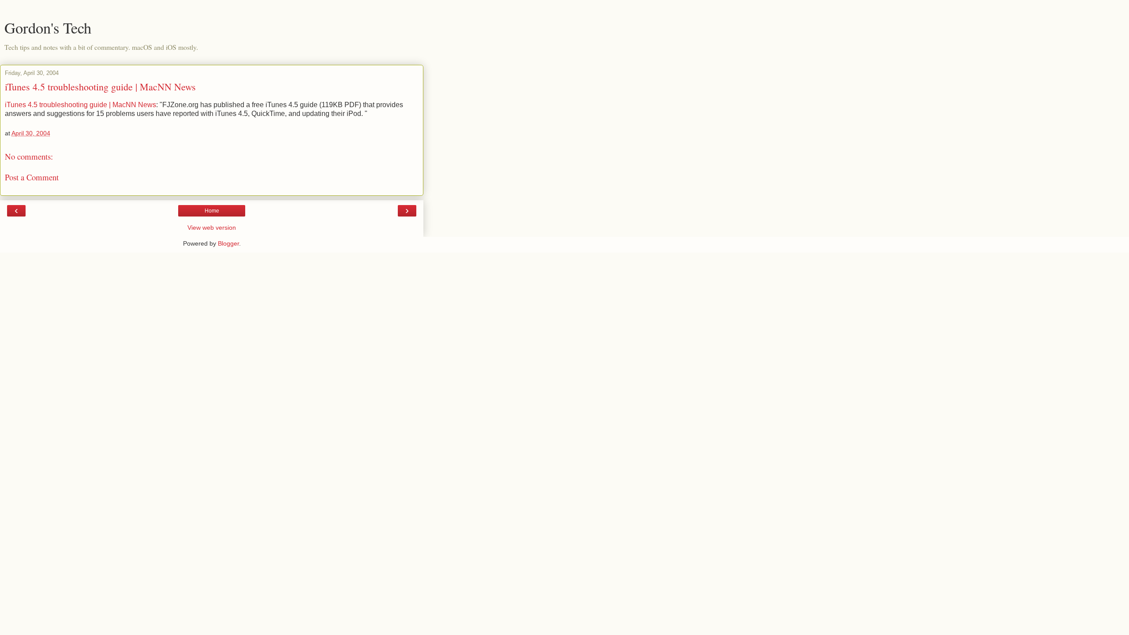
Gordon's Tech (47, 28)
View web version (211, 227)
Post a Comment (32, 177)
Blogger (228, 243)
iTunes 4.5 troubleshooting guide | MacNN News (100, 86)
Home (212, 211)
